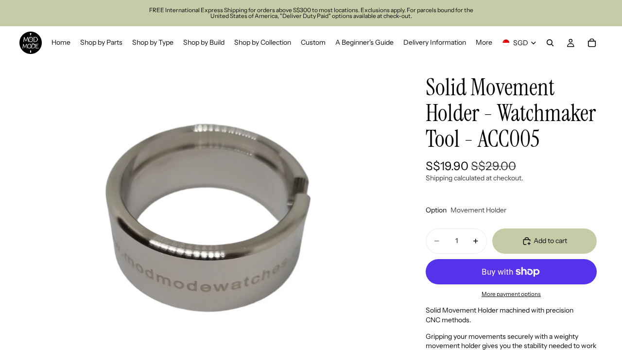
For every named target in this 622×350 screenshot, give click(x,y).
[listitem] (484, 43)
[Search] (550, 42)
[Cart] (592, 42)
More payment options (511, 294)
